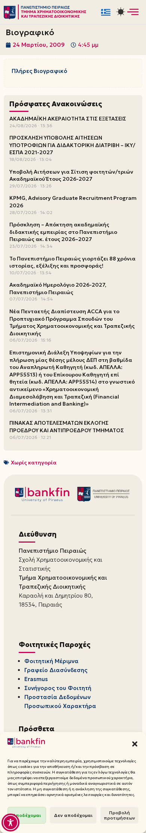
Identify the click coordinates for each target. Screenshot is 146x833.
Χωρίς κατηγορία (34, 462)
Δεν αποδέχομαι (73, 815)
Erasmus (36, 679)
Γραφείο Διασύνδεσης (55, 670)
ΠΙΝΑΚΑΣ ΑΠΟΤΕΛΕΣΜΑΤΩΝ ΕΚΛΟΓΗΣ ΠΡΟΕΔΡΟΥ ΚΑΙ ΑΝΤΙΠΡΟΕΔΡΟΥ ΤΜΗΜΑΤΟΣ (66, 426)
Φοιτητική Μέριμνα (51, 661)
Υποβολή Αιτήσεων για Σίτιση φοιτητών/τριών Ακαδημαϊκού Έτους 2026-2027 (71, 175)
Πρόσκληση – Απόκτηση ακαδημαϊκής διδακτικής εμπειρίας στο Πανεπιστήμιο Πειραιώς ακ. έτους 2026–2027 (63, 231)
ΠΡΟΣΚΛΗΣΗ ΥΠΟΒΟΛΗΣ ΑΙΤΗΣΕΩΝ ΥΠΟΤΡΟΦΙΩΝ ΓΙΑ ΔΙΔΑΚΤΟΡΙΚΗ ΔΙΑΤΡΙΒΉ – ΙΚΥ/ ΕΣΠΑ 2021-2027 (72, 145)
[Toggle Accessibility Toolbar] (10, 822)
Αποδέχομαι (27, 815)
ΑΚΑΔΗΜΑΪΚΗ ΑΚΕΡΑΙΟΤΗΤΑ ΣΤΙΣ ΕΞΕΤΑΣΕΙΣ (67, 118)
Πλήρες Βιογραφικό (39, 70)
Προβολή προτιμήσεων (119, 815)
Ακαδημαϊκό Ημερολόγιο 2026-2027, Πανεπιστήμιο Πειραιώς (57, 288)
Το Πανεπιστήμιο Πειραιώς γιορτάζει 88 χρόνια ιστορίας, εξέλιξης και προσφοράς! (72, 262)
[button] (135, 744)
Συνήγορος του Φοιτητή (57, 688)
